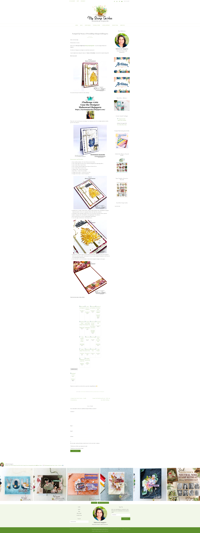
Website (71, 436)
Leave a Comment (90, 37)
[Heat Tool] (87, 337)
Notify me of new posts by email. (77, 448)
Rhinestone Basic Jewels (87, 353)
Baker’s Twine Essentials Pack (98, 344)
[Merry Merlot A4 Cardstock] (87, 309)
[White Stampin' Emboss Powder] (82, 341)
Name (71, 425)
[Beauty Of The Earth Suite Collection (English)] (98, 312)
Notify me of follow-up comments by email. (79, 446)
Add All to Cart (74, 369)
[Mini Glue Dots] (92, 350)
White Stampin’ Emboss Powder (82, 344)
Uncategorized (83, 391)
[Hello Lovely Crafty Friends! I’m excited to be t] (49, 484)
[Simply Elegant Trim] (82, 350)
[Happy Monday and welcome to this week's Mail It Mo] (150, 484)
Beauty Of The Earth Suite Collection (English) (98, 316)
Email (71, 431)
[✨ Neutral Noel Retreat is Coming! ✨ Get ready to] (183, 484)
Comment (72, 411)
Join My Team (79, 515)
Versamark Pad (98, 325)
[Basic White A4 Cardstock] (82, 308)
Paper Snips (92, 339)
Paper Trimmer (98, 353)
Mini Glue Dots (93, 353)
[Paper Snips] (92, 337)
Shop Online (124, 124)
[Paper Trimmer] (98, 350)
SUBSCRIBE (126, 518)
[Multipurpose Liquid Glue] (82, 360)
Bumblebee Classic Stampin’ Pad (82, 327)
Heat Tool (87, 339)
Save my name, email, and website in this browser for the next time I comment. (85, 443)
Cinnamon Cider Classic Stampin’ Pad (87, 328)
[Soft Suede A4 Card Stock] (73, 376)
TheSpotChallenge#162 (89, 45)
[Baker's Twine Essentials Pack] (98, 341)
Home (79, 509)
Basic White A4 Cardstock (82, 311)
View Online (119, 124)
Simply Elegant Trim (82, 353)
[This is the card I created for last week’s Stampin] (16, 484)
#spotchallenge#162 (93, 391)
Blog (79, 511)
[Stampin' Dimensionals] (87, 360)
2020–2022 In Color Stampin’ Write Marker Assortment (93, 331)
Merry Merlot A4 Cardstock (87, 312)
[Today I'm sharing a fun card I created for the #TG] (116, 484)
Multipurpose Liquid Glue (82, 364)
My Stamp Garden (100, 13)
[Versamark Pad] (98, 323)
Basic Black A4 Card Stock (93, 311)
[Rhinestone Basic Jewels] (87, 350)
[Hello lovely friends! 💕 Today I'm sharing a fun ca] (83, 484)
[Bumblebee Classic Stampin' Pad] (82, 324)
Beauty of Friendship (100, 391)
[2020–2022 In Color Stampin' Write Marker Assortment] (92, 327)
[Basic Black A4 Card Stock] (92, 308)
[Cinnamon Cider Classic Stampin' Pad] (87, 324)
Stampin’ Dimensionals (87, 363)
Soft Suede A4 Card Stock (73, 379)
